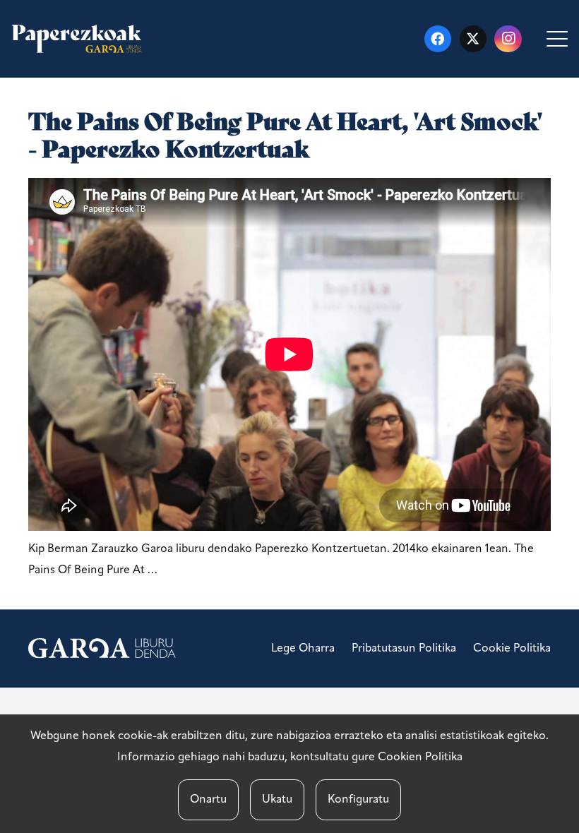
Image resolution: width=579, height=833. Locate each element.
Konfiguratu (358, 799)
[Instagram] (507, 38)
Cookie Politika (512, 648)
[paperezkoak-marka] (76, 39)
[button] (557, 38)
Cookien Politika (420, 757)
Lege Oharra (303, 648)
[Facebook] (437, 38)
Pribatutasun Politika (404, 648)
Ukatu (277, 799)
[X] (473, 38)
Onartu (208, 799)
